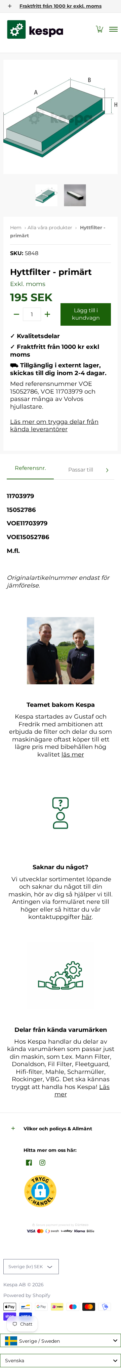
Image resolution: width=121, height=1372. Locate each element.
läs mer (73, 754)
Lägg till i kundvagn (86, 314)
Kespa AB (14, 1284)
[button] (99, 29)
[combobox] (60, 1340)
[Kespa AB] (35, 29)
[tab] (30, 470)
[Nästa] (106, 470)
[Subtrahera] (16, 314)
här (87, 917)
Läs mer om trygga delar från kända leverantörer (54, 425)
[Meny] (113, 29)
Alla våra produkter (50, 228)
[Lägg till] (47, 314)
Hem (16, 228)
